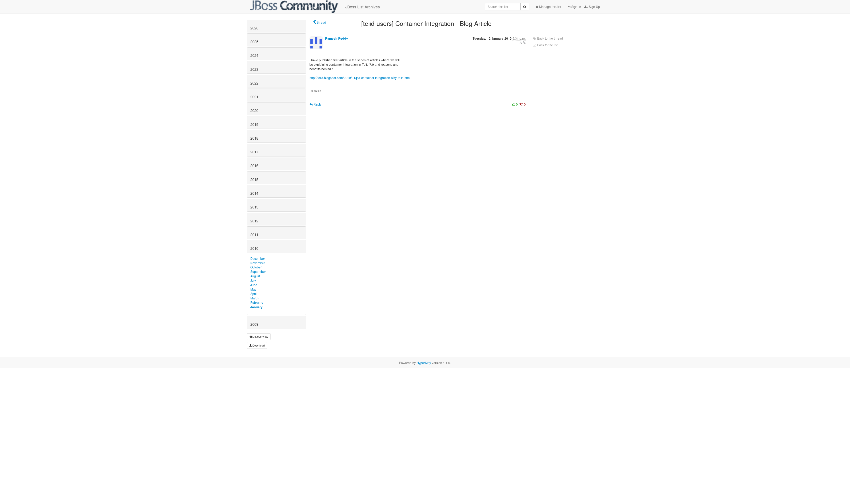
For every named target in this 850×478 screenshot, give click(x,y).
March (254, 298)
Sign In (575, 6)
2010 (254, 248)
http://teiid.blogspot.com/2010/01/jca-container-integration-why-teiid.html (359, 77)
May (253, 289)
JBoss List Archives (362, 7)
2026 (254, 28)
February (256, 302)
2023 (254, 69)
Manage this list (549, 6)
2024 (254, 55)
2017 (254, 151)
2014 (254, 193)
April (253, 293)
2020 (254, 110)
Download (258, 345)
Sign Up (594, 6)
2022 (254, 83)
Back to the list (547, 45)
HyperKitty (424, 362)
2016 (254, 165)
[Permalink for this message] (524, 42)
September (258, 271)
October (256, 267)
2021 (254, 96)
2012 (254, 221)
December (257, 258)
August (255, 276)
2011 (254, 234)
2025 (254, 41)
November (257, 263)
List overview (260, 336)
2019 (254, 124)
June (253, 285)
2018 (254, 138)
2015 (254, 179)
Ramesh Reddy (336, 38)
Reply (317, 104)
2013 (254, 207)
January (256, 307)
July (253, 280)
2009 (254, 324)
